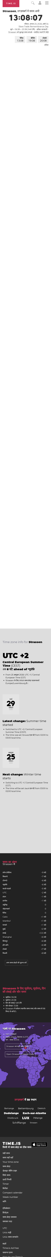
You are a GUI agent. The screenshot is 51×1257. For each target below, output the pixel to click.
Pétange (37, 1118)
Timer (6, 1184)
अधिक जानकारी (42, 29)
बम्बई (4, 933)
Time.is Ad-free (11, 1248)
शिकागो (5, 876)
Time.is (11, 3)
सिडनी (5, 953)
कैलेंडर (5, 1188)
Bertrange (9, 1108)
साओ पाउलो (7, 889)
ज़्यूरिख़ (5, 905)
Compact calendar (12, 1192)
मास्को (5, 925)
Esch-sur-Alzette (34, 1113)
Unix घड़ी (7, 1232)
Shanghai (7, 937)
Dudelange (11, 1113)
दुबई (4, 929)
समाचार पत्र (7, 1221)
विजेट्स (5, 1212)
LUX (25, 1118)
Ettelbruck (12, 1118)
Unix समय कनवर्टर (10, 1237)
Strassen (33, 1123)
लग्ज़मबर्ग (19, 1099)
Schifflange (19, 1122)
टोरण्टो (5, 880)
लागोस (5, 901)
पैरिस (20, 39)
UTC (5, 893)
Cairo (5, 917)
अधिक (46, 45)
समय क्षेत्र (6, 1166)
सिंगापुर (5, 941)
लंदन (4, 897)
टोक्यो (43, 39)
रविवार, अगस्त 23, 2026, (36, 24)
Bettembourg (26, 1108)
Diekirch (42, 1108)
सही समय (6, 1153)
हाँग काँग (5, 945)
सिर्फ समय (6, 1175)
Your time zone (11, 1162)
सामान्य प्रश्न (8, 1252)
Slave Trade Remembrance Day (34, 26)
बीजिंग (32, 39)
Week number (10, 1197)
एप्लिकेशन (6, 1208)
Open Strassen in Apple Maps (20, 1054)
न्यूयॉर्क (5, 884)
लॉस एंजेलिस (7, 872)
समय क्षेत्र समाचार (10, 1217)
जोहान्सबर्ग (6, 909)
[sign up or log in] (39, 4)
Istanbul (6, 921)
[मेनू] (47, 3)
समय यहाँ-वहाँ (8, 1157)
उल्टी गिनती (7, 1179)
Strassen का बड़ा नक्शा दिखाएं (17, 1046)
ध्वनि (4, 1201)
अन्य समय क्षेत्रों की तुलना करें (16, 963)
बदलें (4, 1243)
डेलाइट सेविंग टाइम (10, 1170)
